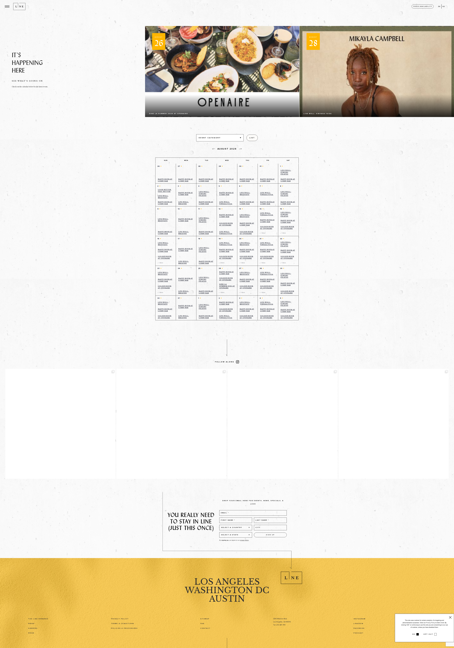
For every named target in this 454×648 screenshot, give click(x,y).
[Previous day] (213, 149)
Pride (31, 633)
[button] (7, 6)
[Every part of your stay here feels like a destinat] (171, 424)
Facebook (359, 628)
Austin (227, 599)
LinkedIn (358, 623)
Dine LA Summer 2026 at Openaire (227, 286)
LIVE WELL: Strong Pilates (286, 172)
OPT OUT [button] (428, 634)
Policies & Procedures (124, 628)
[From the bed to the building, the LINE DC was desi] (60, 424)
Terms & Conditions (122, 623)
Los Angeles (227, 582)
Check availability (422, 6)
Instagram (359, 619)
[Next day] (240, 148)
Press (31, 623)
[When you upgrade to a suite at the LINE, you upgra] (393, 424)
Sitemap (204, 619)
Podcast (358, 633)
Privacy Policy (120, 619)
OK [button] (413, 634)
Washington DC (227, 590)
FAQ (202, 623)
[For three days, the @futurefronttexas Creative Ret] (282, 424)
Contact (205, 628)
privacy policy (244, 540)
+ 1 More (262, 233)
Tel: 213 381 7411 (279, 625)
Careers (32, 628)
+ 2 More (221, 263)
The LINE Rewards (38, 619)
